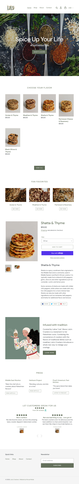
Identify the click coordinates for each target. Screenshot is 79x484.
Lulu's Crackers (14, 479)
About (21, 459)
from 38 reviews (38, 410)
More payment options (57, 258)
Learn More (49, 353)
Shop (14, 459)
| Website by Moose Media (26, 479)
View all (39, 168)
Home (7, 459)
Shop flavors (39, 52)
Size (42, 237)
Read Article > (11, 393)
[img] (39, 408)
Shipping (44, 230)
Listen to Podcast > (61, 393)
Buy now (16, 209)
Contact (29, 459)
